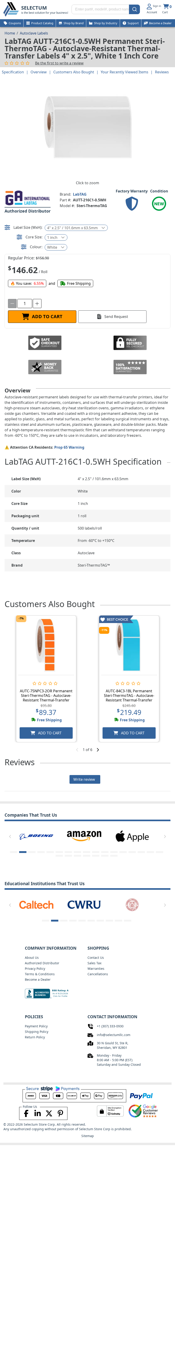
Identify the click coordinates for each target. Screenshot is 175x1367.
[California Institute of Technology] (36, 904)
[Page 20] (77, 856)
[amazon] (84, 835)
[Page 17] (159, 852)
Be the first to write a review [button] (59, 63)
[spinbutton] (24, 303)
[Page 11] (104, 852)
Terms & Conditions (40, 974)
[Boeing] (36, 835)
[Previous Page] (10, 836)
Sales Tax (94, 963)
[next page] (98, 749)
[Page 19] (68, 856)
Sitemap (87, 1136)
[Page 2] (22, 852)
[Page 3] (32, 852)
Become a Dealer (38, 979)
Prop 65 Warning (69, 447)
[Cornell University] (132, 904)
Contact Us (96, 957)
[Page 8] (77, 852)
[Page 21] (86, 856)
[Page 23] (104, 856)
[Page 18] (59, 856)
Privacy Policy (35, 968)
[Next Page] (165, 836)
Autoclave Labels (34, 33)
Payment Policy (36, 1026)
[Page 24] (114, 856)
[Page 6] (59, 852)
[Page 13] (123, 852)
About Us (32, 957)
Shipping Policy (36, 1031)
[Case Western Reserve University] (84, 904)
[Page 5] (50, 852)
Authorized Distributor (42, 963)
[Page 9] (86, 852)
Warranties (96, 968)
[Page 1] (13, 852)
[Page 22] (95, 856)
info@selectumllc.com (113, 1035)
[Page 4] (41, 852)
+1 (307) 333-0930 (110, 1026)
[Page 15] (141, 852)
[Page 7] (68, 852)
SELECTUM (34, 7)
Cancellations (98, 974)
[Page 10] (95, 852)
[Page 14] (132, 852)
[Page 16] (150, 852)
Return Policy (35, 1037)
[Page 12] (114, 852)
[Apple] (132, 835)
